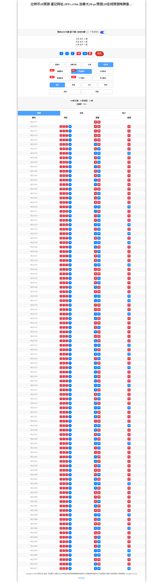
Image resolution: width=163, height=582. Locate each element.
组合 (57, 85)
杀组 (73, 85)
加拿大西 (73, 65)
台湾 (89, 65)
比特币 (105, 65)
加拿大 (57, 65)
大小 (89, 85)
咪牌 (99, 53)
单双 (105, 85)
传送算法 (81, 71)
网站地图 (81, 578)
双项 (65, 92)
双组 (97, 92)
